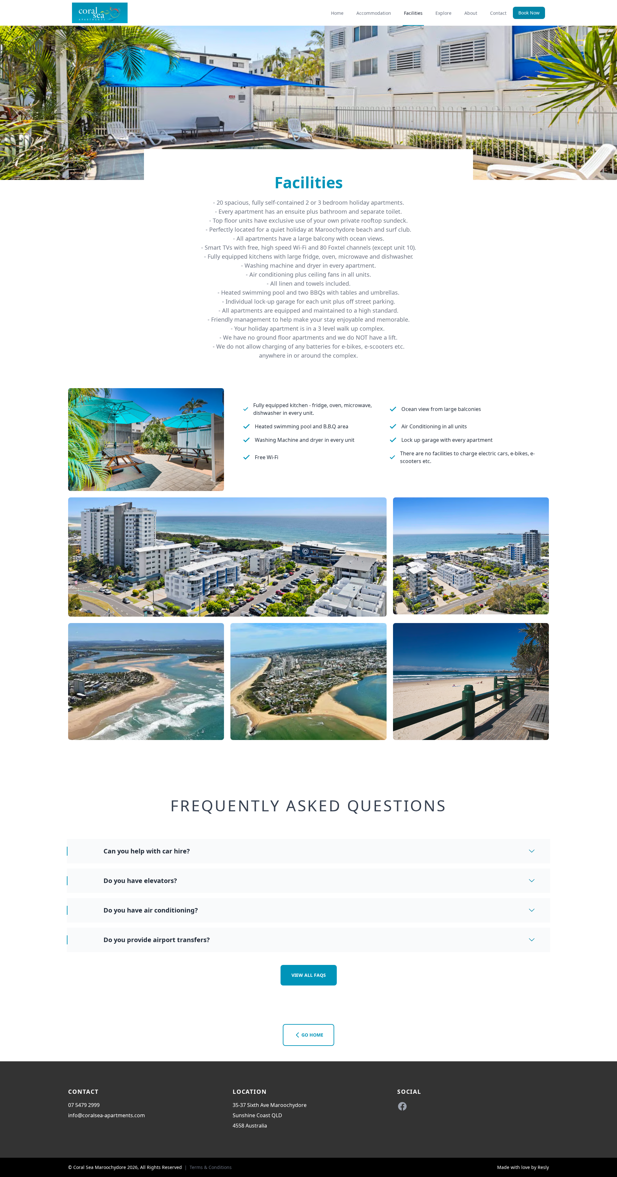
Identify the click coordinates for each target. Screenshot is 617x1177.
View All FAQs (308, 975)
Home (337, 13)
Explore (443, 13)
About (470, 13)
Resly (543, 1167)
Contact (498, 13)
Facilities (413, 13)
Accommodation (373, 13)
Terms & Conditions (211, 1167)
